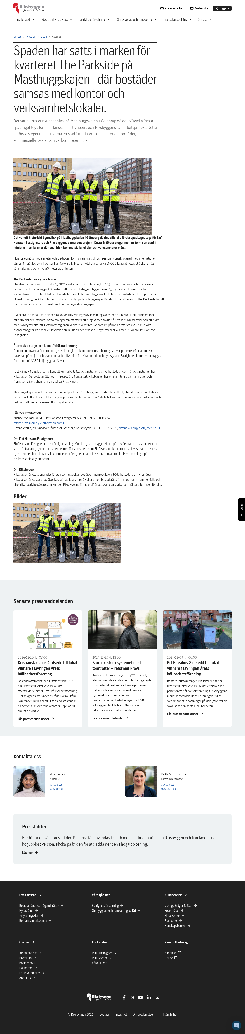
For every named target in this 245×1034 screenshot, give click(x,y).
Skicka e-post (56, 784)
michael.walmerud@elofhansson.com (37, 423)
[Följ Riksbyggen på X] (157, 997)
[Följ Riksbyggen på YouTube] (140, 997)
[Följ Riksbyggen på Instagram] (132, 997)
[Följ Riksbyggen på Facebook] (124, 997)
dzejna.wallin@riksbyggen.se (137, 428)
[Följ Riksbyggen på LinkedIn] (149, 997)
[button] (67, 533)
